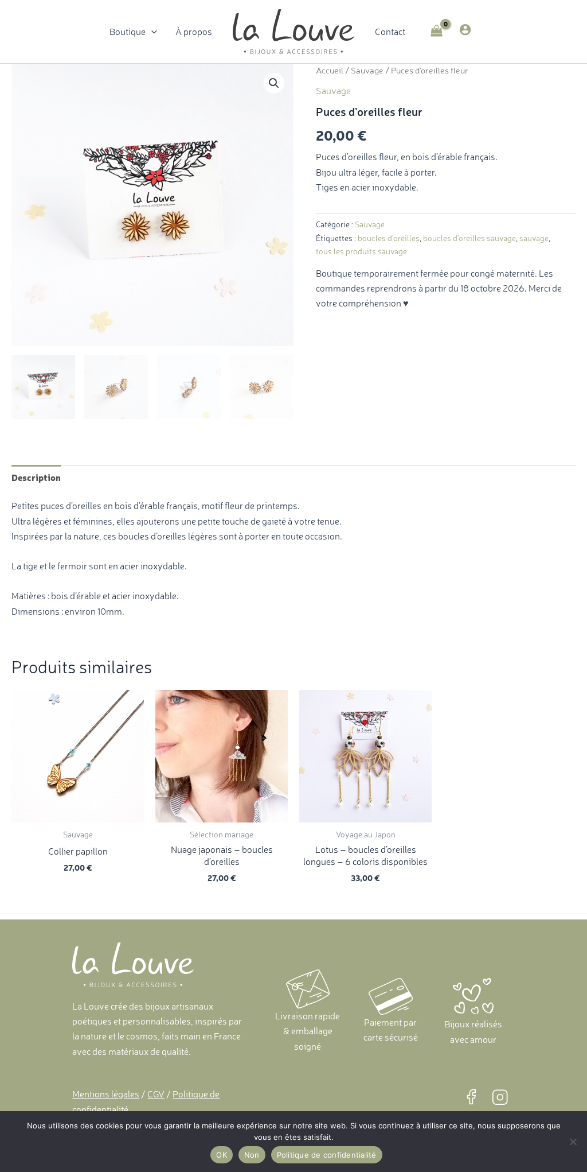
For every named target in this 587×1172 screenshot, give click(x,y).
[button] (151, 32)
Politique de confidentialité (327, 1154)
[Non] (572, 1141)
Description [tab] (36, 477)
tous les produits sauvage (361, 251)
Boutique (127, 31)
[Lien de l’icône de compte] (465, 30)
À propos (193, 31)
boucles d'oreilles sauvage (469, 238)
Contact (390, 31)
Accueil (329, 70)
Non (252, 1154)
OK (221, 1154)
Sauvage (367, 70)
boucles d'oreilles (389, 238)
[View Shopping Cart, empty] (437, 31)
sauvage (534, 238)
